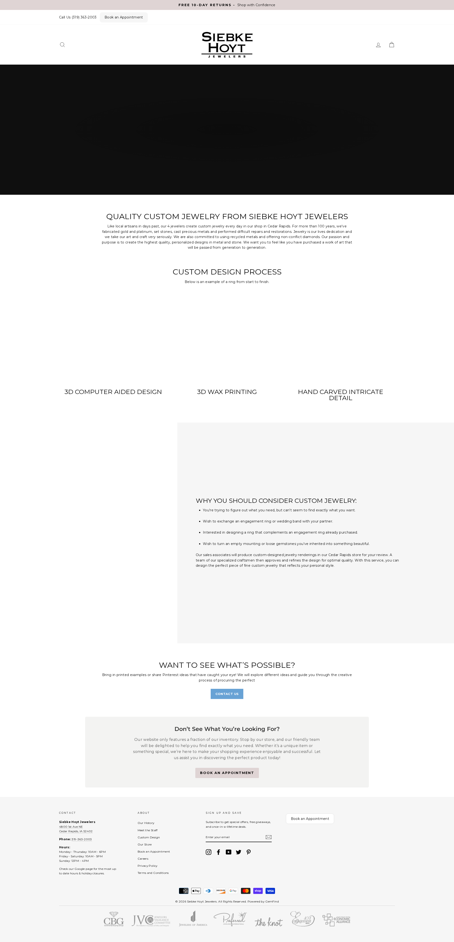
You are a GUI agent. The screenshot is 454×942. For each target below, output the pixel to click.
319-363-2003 (82, 839)
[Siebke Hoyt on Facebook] (218, 852)
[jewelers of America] (192, 925)
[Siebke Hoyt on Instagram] (208, 852)
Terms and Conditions (153, 873)
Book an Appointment (124, 17)
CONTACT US (227, 694)
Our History (146, 823)
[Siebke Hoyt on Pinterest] (248, 852)
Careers (143, 858)
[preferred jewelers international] (230, 925)
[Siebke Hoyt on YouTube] (228, 852)
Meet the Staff (148, 830)
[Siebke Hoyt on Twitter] (238, 852)
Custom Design (149, 837)
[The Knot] (268, 925)
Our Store (145, 844)
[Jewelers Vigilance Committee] (150, 925)
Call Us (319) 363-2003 (78, 17)
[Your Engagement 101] (302, 925)
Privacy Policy (147, 865)
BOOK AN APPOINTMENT (227, 773)
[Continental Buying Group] (113, 925)
